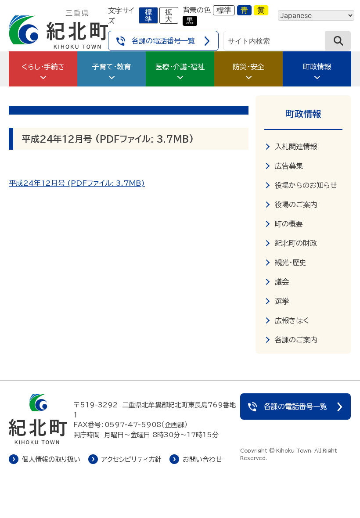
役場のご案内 (296, 204)
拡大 (168, 15)
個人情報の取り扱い (51, 459)
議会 (282, 281)
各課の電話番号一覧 (163, 40)
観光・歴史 (290, 262)
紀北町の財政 (296, 243)
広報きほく (292, 320)
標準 (148, 15)
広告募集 (289, 165)
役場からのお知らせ (306, 185)
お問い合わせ (202, 459)
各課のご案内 (296, 339)
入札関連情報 (296, 146)
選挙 (282, 301)
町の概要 (289, 223)
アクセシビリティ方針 (131, 459)
